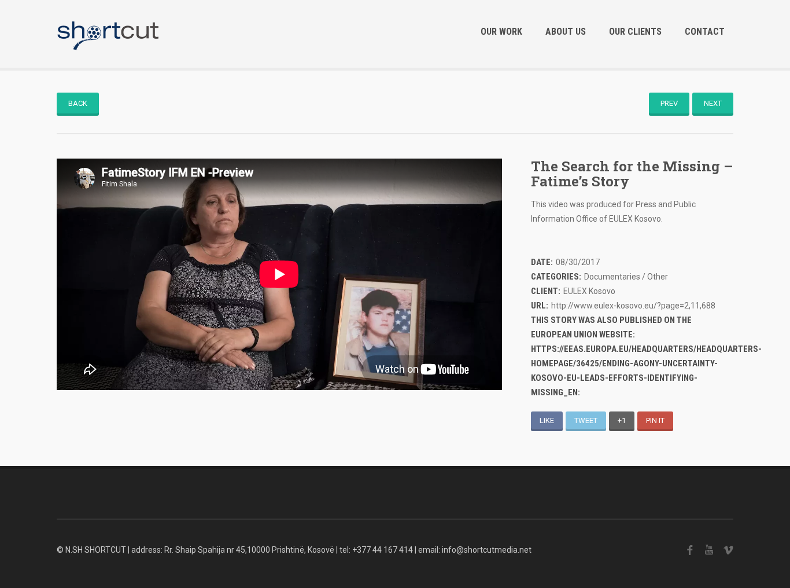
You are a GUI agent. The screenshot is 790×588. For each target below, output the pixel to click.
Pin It (655, 420)
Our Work (501, 31)
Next (713, 103)
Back (77, 103)
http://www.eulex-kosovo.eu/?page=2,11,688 (633, 305)
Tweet (585, 420)
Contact (705, 31)
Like (547, 420)
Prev (669, 103)
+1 (622, 420)
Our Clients (635, 31)
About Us (565, 31)
